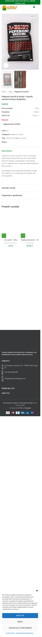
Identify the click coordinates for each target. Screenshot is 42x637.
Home (4, 92)
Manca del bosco (11, 385)
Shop (10, 92)
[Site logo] (10, 8)
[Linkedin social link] (13, 142)
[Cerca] (29, 8)
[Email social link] (11, 142)
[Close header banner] (37, 2)
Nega (20, 622)
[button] (37, 590)
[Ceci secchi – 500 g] (11, 295)
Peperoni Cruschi (22, 92)
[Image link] (20, 481)
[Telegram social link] (19, 142)
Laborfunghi (29, 385)
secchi (23, 138)
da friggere (16, 138)
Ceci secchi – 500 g (10, 382)
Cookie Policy (10, 633)
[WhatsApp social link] (16, 142)
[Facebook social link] (8, 142)
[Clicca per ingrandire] (5, 65)
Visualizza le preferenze (20, 628)
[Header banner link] (20, 2)
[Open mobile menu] (38, 8)
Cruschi (8, 138)
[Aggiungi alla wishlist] (16, 214)
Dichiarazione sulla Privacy (24, 633)
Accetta (20, 615)
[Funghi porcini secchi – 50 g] (30, 295)
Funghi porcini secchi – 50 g (29, 383)
